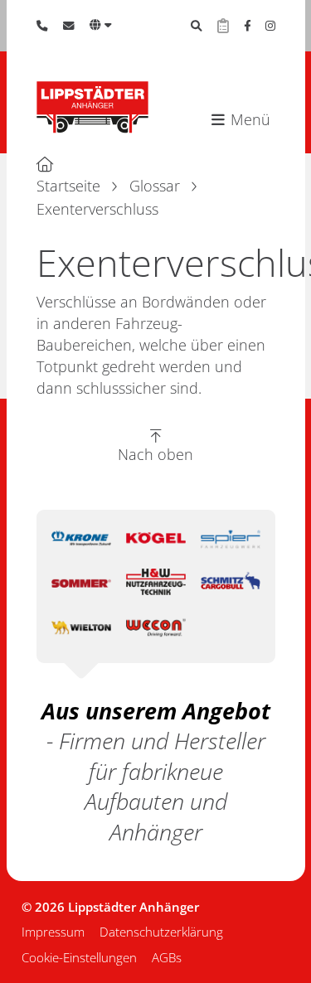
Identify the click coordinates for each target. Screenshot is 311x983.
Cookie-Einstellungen (79, 957)
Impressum (53, 931)
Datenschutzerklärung (161, 931)
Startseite (68, 186)
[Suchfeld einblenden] (196, 25)
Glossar (154, 186)
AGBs (167, 957)
